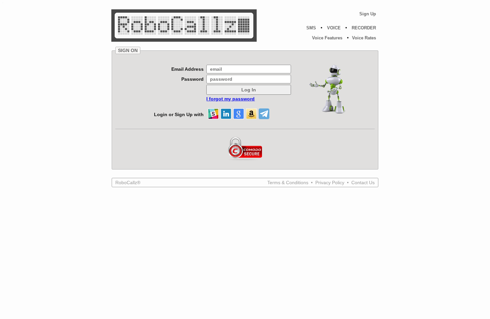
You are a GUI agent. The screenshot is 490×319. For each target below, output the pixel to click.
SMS (311, 27)
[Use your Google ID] (238, 113)
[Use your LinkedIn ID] (226, 113)
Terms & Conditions (288, 182)
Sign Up (367, 13)
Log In (248, 89)
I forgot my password (230, 98)
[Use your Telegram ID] (264, 113)
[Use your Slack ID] (213, 113)
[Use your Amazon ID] (251, 113)
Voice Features (327, 37)
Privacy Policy (330, 182)
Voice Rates (364, 37)
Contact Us (363, 182)
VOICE (334, 27)
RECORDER (364, 27)
